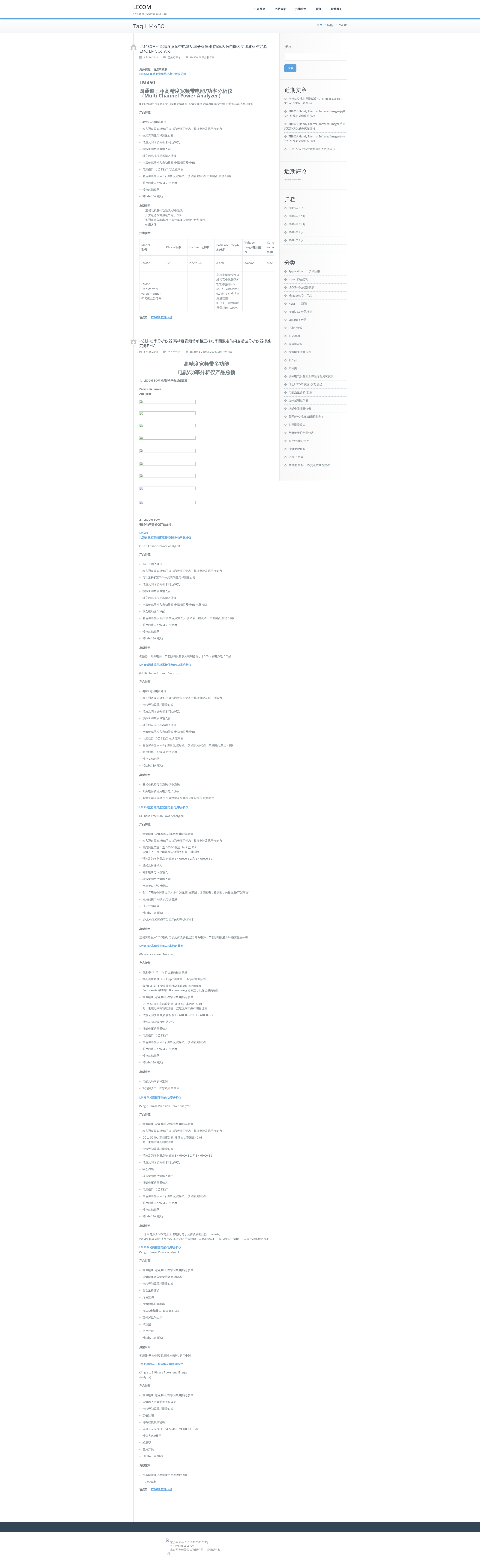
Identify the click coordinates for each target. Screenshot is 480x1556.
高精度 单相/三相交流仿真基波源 (309, 465)
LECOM (142, 7)
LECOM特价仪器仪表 (301, 287)
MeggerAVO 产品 (300, 295)
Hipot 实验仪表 (298, 279)
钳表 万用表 (296, 457)
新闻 (319, 9)
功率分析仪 (296, 328)
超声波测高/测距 (299, 441)
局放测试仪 (296, 344)
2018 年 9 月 (296, 232)
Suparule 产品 (297, 319)
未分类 (293, 368)
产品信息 (280, 9)
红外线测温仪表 (298, 400)
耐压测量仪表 (297, 424)
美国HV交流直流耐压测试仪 (306, 416)
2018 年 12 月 (297, 216)
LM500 (212, 351)
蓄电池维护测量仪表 (301, 433)
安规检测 (294, 336)
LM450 (194, 57)
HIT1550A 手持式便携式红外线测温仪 (312, 149)
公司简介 (259, 9)
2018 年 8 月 (296, 240)
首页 (319, 25)
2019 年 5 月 (296, 208)
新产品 (293, 360)
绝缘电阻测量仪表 (300, 408)
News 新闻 (298, 303)
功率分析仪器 (206, 57)
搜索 (288, 46)
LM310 (194, 351)
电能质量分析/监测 (300, 392)
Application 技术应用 (304, 271)
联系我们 (336, 9)
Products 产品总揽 (300, 311)
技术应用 (301, 9)
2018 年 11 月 (297, 224)
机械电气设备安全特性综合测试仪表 (311, 376)
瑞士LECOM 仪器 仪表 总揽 (305, 384)
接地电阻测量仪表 (300, 352)
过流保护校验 (297, 449)
